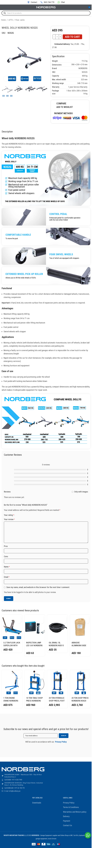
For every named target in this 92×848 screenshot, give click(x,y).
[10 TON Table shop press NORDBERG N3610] (34, 682)
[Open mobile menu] (3, 7)
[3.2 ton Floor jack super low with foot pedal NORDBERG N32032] (12, 627)
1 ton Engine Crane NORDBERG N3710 (10, 701)
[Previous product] (84, 20)
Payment (66, 821)
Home (3, 20)
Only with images (81, 492)
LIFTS (10, 20)
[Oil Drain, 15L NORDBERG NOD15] (57, 627)
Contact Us (67, 825)
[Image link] (70, 118)
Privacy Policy (68, 803)
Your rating (9, 515)
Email (6, 577)
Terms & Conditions (71, 807)
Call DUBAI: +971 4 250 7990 (13, 780)
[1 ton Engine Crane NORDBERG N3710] (12, 682)
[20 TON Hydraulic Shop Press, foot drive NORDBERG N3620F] (57, 682)
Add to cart (72, 36)
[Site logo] (46, 7)
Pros (6, 546)
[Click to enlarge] (5, 78)
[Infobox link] (32, 2)
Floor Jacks (20, 20)
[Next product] (89, 20)
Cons (6, 556)
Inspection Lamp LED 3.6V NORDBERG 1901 (34, 645)
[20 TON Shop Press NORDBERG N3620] (80, 682)
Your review (9, 519)
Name (7, 567)
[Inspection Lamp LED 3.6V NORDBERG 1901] (34, 627)
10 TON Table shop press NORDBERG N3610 (34, 701)
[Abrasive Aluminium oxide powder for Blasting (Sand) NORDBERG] (80, 627)
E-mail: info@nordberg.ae (12, 791)
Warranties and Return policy (74, 812)
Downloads (36, 803)
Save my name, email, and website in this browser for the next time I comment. (38, 587)
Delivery (66, 816)
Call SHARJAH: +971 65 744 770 (14, 788)
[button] (19, 618)
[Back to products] (86, 20)
